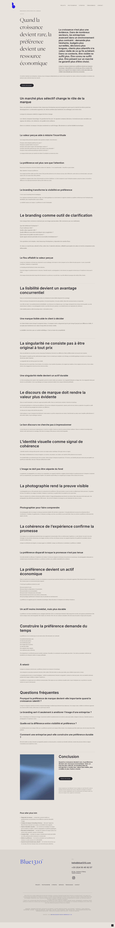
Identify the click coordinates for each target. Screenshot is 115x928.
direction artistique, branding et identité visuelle (55, 895)
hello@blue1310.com (81, 863)
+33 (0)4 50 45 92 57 (82, 867)
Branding (27, 908)
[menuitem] (63, 5)
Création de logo (70, 909)
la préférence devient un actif (32, 584)
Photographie (72, 5)
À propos (54, 884)
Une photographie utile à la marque (28, 512)
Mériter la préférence (26, 838)
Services (61, 884)
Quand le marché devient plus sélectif (30, 842)
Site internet (71, 908)
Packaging (49, 909)
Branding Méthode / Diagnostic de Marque (42, 908)
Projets (63, 5)
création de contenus (33, 901)
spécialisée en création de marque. (39, 896)
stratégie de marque (53, 900)
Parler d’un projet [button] (27, 85)
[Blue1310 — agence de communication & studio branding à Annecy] (13, 5)
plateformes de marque (73, 898)
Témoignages (91, 5)
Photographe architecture (83, 909)
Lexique (32, 909)
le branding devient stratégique (33, 194)
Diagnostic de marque (26, 817)
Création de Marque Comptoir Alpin (59, 910)
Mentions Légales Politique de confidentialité (60, 914)
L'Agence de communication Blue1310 (32, 900)
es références (51, 902)
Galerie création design (60, 908)
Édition (54, 909)
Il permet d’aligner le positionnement (28, 270)
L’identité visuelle (24, 451)
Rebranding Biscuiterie (42, 910)
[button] (74, 878)
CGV (71, 914)
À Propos (82, 5)
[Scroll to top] (112, 925)
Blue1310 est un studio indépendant (33, 895)
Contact (100, 5)
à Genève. (77, 896)
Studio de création (40, 909)
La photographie (24, 491)
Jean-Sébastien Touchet (72, 788)
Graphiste (78, 908)
